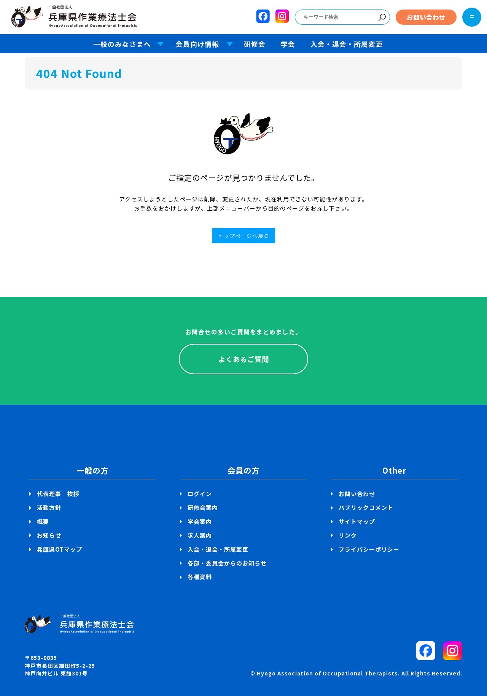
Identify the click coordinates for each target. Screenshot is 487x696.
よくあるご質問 (243, 359)
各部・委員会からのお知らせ (227, 563)
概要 (43, 521)
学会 (288, 44)
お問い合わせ (426, 17)
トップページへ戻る (243, 235)
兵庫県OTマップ (59, 549)
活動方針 (49, 507)
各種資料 (200, 577)
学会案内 (200, 521)
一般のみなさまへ (122, 44)
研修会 (255, 44)
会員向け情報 (197, 44)
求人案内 (200, 535)
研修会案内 (203, 507)
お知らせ (49, 535)
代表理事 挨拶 (58, 494)
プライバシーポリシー (369, 549)
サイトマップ (357, 521)
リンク (348, 535)
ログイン (200, 494)
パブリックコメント (366, 507)
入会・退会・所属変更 (346, 44)
